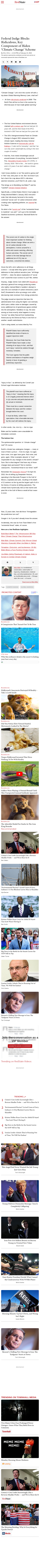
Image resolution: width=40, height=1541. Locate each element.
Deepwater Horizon (19, 472)
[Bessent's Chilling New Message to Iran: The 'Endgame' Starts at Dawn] (20, 1002)
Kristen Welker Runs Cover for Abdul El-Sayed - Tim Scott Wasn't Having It (18, 920)
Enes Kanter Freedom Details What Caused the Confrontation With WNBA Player (20, 1278)
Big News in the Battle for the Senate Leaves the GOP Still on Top (18, 952)
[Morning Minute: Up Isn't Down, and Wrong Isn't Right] (20, 1301)
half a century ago (16, 126)
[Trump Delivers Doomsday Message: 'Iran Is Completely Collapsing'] (20, 1191)
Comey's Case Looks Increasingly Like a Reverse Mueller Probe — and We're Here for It (18, 856)
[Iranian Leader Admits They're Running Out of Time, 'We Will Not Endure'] (20, 970)
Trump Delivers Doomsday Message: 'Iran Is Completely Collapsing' (20, 1205)
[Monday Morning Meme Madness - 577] (20, 1447)
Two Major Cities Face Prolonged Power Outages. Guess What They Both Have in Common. (17, 1425)
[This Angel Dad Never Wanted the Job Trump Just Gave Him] (20, 1154)
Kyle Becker (5, 892)
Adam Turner (5, 956)
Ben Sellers (4, 860)
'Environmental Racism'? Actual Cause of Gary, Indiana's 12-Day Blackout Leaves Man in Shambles (19, 888)
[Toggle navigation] (2, 2)
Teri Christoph (5, 1020)
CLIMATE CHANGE (12, 587)
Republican (34, 282)
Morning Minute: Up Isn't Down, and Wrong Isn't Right (20, 1315)
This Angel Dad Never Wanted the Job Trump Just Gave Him (20, 1168)
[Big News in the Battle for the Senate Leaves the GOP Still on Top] (20, 938)
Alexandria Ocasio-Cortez (17, 161)
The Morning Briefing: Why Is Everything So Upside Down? (19, 1528)
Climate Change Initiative (18, 188)
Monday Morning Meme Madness (14, 1460)
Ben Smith (4, 924)
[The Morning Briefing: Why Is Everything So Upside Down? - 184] (20, 1514)
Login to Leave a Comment (20, 1046)
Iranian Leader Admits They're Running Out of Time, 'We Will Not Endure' (18, 984)
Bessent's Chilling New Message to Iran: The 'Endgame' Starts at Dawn (17, 1016)
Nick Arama (4, 988)
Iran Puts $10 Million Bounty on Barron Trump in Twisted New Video (20, 1241)
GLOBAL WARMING (27, 587)
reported (31, 202)
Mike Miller (6, 53)
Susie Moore (20, 1319)
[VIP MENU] (36, 2)
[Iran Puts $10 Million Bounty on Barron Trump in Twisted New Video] (20, 1227)
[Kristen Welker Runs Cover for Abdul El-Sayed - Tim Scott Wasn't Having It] (20, 907)
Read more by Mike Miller (30, 582)
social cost (16, 209)
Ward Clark (20, 1246)
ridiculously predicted (18, 100)
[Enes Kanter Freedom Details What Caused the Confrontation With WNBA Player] (20, 1264)
